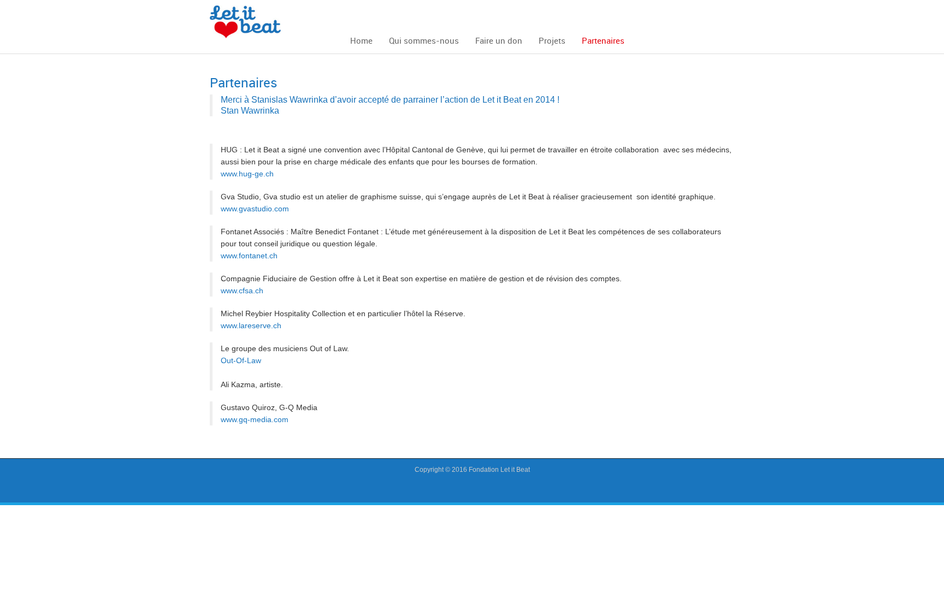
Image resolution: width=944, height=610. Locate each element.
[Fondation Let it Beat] (245, 21)
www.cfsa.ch (242, 290)
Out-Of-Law (241, 360)
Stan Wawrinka (250, 110)
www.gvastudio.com (255, 208)
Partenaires (603, 40)
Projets (552, 40)
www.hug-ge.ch (247, 173)
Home (361, 40)
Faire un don (498, 40)
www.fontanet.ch (249, 255)
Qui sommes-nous (424, 40)
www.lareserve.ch (251, 325)
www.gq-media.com (254, 419)
